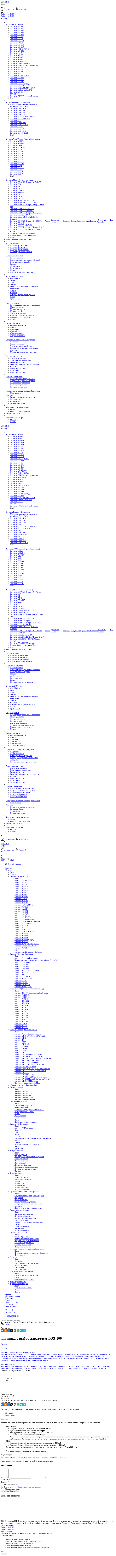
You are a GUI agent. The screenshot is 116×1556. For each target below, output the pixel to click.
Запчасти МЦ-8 (48, 1369)
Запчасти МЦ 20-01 (8, 1366)
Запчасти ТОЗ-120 (52, 1366)
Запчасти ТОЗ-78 (22, 1369)
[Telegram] (24, 1330)
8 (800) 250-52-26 (7, 14)
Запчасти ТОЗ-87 (79, 1366)
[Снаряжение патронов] (25, 254)
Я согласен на (22, 1487)
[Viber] (15, 1330)
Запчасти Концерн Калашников (26, 958)
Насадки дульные (21, 1091)
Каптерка (18, 1261)
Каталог (13, 874)
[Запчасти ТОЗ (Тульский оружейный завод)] (25, 137)
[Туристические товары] (25, 416)
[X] (11, 1330)
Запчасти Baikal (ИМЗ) (23, 880)
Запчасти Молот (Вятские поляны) (27, 1034)
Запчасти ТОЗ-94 (92, 1366)
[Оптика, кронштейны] (25, 375)
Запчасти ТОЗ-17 (61, 1369)
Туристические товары (23, 1288)
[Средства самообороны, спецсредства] (25, 338)
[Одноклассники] (5, 1330)
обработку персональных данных (28, 1487)
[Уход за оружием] (25, 301)
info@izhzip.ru (8, 1324)
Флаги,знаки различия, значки (26, 1275)
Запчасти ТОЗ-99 (35, 1369)
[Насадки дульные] (25, 242)
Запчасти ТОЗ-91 (99, 1369)
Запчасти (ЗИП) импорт (23, 1128)
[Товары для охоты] (25, 321)
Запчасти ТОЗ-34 (65, 1366)
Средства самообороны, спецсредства (29, 1196)
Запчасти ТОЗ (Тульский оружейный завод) (31, 993)
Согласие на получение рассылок (18, 1545)
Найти (4, 1554)
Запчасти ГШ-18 (74, 1369)
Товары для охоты (21, 1177)
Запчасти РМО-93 (38, 1366)
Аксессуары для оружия (23, 1214)
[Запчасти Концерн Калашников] (25, 100)
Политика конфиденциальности (17, 1539)
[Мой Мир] (8, 1330)
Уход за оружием (20, 1155)
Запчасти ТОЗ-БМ (9, 1369)
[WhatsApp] (18, 1330)
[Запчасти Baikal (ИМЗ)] (25, 22)
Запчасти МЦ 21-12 (23, 1366)
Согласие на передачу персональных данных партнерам (27, 1547)
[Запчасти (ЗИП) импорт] (25, 274)
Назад (12, 872)
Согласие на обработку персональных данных (23, 1541)
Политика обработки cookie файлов (19, 1543)
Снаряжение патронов (23, 1106)
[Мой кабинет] (2, 12)
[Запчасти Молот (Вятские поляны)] (25, 178)
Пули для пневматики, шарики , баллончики (31, 1253)
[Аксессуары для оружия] (25, 354)
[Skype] (21, 1330)
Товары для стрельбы (22, 1360)
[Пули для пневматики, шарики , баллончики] (25, 389)
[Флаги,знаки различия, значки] (25, 405)
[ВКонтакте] (2, 1330)
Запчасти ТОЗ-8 (86, 1369)
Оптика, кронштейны (22, 1237)
